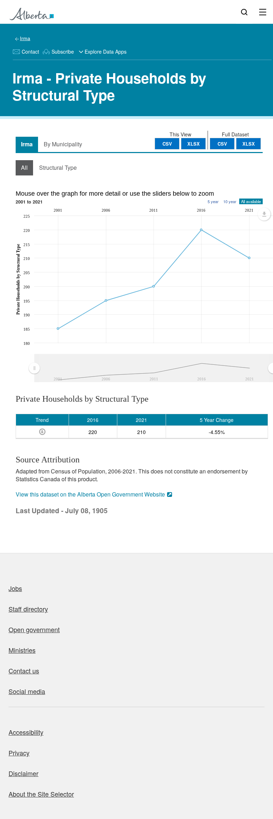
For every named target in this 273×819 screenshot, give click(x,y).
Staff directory (28, 608)
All (24, 167)
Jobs (15, 588)
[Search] (244, 11)
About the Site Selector (41, 793)
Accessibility (26, 732)
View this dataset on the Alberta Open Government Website (90, 494)
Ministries (22, 650)
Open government (34, 629)
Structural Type (58, 167)
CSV (222, 143)
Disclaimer (23, 773)
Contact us (24, 670)
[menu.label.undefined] (264, 214)
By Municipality (63, 144)
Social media (27, 691)
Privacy (19, 752)
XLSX (248, 143)
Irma (25, 38)
